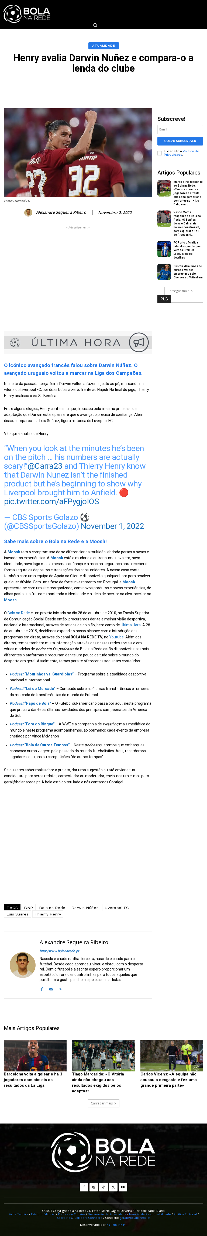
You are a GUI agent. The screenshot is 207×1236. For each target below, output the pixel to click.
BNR (28, 908)
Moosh (56, 558)
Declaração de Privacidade (107, 1214)
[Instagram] (93, 1187)
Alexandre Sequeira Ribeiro (61, 212)
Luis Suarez (17, 914)
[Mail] (51, 988)
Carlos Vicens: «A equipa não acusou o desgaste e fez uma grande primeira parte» (168, 1080)
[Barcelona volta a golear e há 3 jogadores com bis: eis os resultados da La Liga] (35, 1055)
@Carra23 (45, 466)
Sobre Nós (64, 1218)
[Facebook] (42, 988)
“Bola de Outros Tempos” (40, 745)
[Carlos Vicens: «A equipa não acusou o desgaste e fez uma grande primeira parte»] (171, 1055)
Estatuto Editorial (43, 1214)
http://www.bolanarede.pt (59, 951)
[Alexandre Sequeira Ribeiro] (29, 213)
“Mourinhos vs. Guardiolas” (42, 674)
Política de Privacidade (181, 153)
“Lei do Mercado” (33, 688)
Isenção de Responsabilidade (150, 1214)
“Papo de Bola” (30, 703)
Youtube (116, 637)
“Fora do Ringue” (32, 724)
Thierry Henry (48, 914)
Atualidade (103, 46)
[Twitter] (60, 988)
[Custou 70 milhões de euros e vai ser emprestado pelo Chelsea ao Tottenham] (164, 272)
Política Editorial (185, 1214)
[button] (94, 24)
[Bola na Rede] (103, 1153)
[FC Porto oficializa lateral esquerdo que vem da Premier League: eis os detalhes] (164, 249)
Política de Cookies (71, 1214)
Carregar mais (178, 291)
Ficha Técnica (18, 1214)
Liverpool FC (117, 908)
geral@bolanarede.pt (135, 1218)
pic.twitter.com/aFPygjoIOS (51, 501)
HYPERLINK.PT (116, 1225)
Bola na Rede (19, 613)
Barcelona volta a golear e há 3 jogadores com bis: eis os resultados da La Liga (33, 1080)
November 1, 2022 (112, 526)
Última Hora (131, 625)
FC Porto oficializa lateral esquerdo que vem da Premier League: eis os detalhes (187, 250)
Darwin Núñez (85, 908)
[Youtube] (123, 1187)
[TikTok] (103, 1187)
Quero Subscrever (180, 141)
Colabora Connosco (88, 1218)
